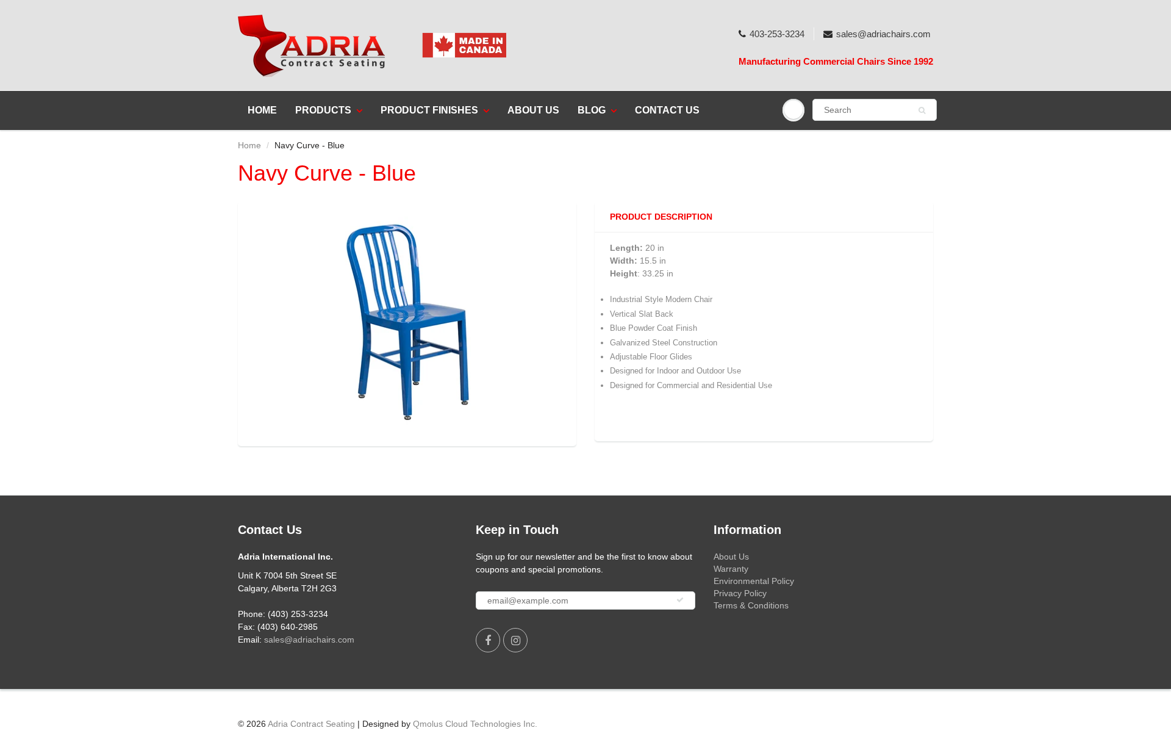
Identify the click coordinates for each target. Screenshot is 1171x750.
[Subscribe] (680, 600)
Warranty (731, 569)
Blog (592, 110)
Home (262, 110)
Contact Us (667, 110)
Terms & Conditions (751, 605)
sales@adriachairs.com (883, 34)
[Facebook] (488, 640)
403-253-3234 (777, 34)
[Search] (922, 110)
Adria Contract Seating (311, 724)
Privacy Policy (740, 593)
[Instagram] (515, 640)
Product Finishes (429, 110)
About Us (533, 110)
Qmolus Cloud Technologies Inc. (475, 724)
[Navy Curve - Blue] (407, 322)
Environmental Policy (754, 581)
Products (323, 110)
